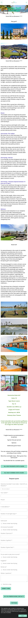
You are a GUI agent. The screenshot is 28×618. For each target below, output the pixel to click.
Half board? (4, 521)
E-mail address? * (5, 507)
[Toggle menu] (26, 2)
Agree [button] (22, 615)
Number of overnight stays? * (9, 514)
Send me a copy (7, 584)
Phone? (3, 499)
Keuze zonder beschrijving (10, 523)
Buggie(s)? (3, 560)
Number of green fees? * (7, 547)
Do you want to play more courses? (10, 554)
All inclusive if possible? (7, 527)
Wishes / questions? (6, 573)
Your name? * (4, 492)
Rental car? (4, 567)
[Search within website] (1, 2)
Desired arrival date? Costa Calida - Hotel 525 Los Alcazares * (14, 484)
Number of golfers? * (6, 540)
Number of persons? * (7, 533)
